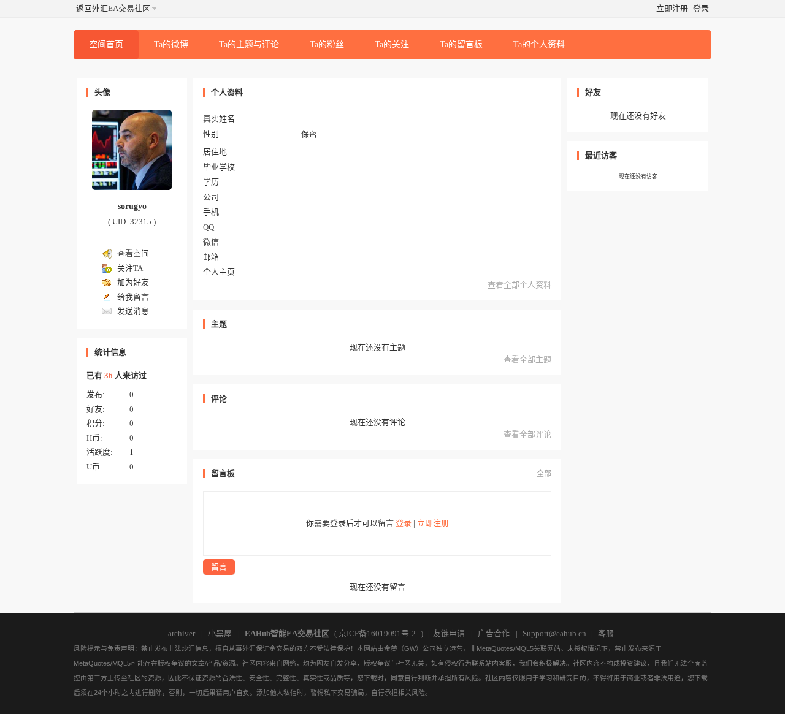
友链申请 (449, 633)
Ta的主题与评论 (249, 44)
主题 (219, 324)
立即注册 (672, 8)
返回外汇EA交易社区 (113, 8)
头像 (102, 92)
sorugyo (132, 206)
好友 (593, 92)
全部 (544, 473)
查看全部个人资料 (519, 284)
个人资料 (227, 92)
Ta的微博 (171, 44)
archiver (181, 633)
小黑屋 (220, 633)
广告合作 (494, 633)
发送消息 (133, 311)
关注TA (130, 268)
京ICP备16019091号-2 (377, 633)
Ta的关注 (392, 44)
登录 (701, 8)
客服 (606, 633)
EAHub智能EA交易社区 (287, 633)
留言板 (223, 473)
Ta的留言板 (461, 44)
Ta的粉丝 (327, 44)
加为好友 (133, 282)
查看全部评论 (527, 434)
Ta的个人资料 (539, 44)
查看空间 (133, 253)
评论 (219, 398)
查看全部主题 (527, 359)
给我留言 (133, 297)
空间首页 (106, 44)
